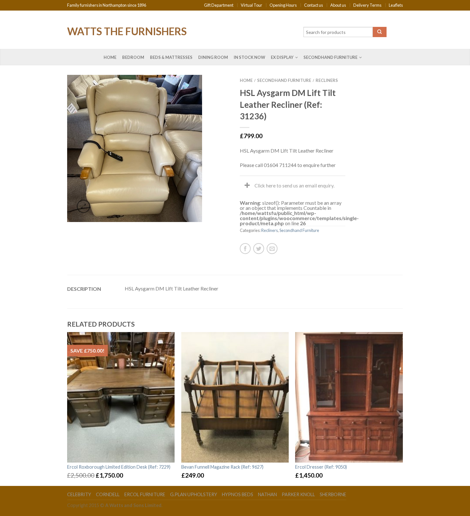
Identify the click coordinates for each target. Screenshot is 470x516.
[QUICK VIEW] (121, 397)
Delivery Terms (367, 5)
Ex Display (282, 57)
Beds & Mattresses (171, 57)
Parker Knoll (298, 494)
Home (110, 57)
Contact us (313, 5)
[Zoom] (83, 206)
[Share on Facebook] (245, 248)
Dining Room (213, 57)
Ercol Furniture (144, 494)
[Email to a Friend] (272, 248)
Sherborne (333, 494)
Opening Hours (283, 5)
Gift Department (218, 5)
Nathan (267, 494)
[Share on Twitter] (258, 248)
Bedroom (133, 57)
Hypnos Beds (237, 494)
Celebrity (79, 494)
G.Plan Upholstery (193, 494)
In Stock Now (249, 57)
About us (338, 5)
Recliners (327, 80)
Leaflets (396, 5)
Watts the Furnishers (127, 30)
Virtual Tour (251, 5)
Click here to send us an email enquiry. (294, 185)
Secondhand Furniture (330, 57)
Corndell (108, 494)
